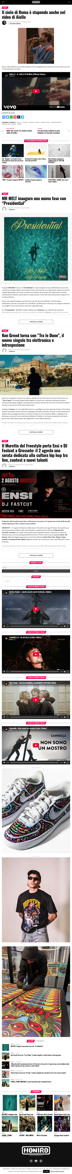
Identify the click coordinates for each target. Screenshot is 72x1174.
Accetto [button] (46, 1171)
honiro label (45, 122)
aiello (20, 122)
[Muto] (65, 626)
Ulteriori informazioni (57, 1171)
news (14, 124)
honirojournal (57, 122)
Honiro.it (12, 209)
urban (20, 124)
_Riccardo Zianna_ (15, 23)
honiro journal (35, 122)
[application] (36, 609)
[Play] (4, 626)
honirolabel (7, 124)
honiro (25, 122)
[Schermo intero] (68, 626)
